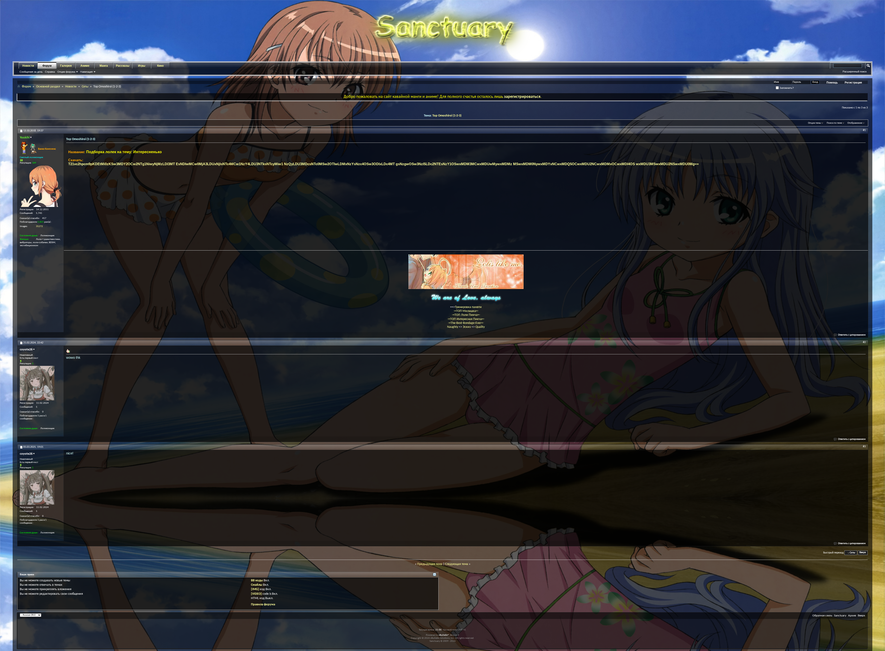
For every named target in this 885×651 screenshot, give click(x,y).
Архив (852, 615)
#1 (864, 130)
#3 (864, 446)
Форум (47, 65)
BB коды (257, 580)
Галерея (66, 65)
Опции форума (66, 71)
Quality (480, 327)
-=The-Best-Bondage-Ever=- (466, 323)
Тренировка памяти (468, 307)
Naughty (453, 327)
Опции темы (814, 123)
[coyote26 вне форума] (37, 383)
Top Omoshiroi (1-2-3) (446, 115)
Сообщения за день (31, 71)
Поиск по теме (834, 123)
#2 (864, 342)
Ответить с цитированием (852, 335)
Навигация (86, 71)
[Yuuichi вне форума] (40, 186)
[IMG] (255, 589)
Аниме (84, 65)
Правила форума (263, 604)
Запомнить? (786, 88)
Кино (160, 65)
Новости (28, 65)
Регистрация (853, 82)
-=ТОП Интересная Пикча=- (466, 319)
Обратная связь (822, 615)
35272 (39, 226)
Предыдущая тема (429, 564)
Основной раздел (48, 86)
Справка (50, 71)
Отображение (854, 123)
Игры (141, 65)
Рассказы (122, 65)
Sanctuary (840, 615)
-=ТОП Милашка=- (466, 311)
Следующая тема (456, 564)
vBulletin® (444, 635)
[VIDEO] (256, 594)
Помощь (832, 82)
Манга (104, 65)
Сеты (85, 86)
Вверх (862, 553)
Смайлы (256, 585)
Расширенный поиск (855, 71)
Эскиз (467, 327)
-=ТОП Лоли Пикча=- (466, 315)
